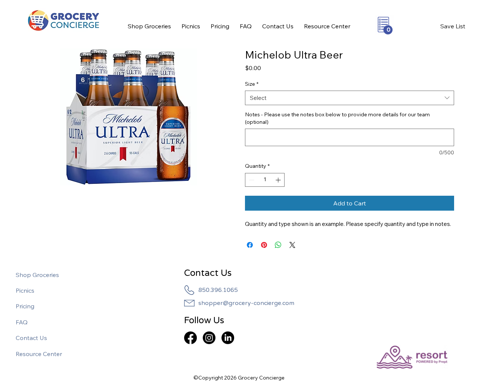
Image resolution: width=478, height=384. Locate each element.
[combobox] (349, 98)
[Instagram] (209, 337)
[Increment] (278, 179)
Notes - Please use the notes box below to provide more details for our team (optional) (337, 118)
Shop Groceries (37, 274)
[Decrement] (250, 179)
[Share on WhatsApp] (278, 244)
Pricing (25, 306)
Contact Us (31, 337)
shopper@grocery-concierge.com (246, 303)
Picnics (25, 290)
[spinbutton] (264, 179)
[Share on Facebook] (249, 244)
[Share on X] (292, 244)
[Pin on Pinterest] (264, 244)
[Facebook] (190, 337)
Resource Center (39, 354)
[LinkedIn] (227, 337)
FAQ (22, 322)
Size (251, 84)
